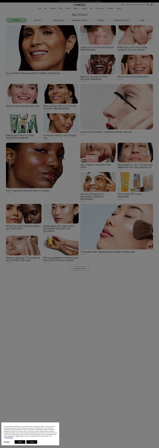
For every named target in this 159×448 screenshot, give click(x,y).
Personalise (6, 442)
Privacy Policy (9, 437)
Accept (32, 442)
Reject (20, 442)
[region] (30, 433)
